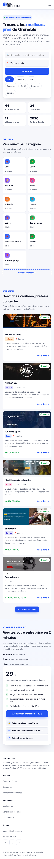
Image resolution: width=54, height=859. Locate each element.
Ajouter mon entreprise (12, 793)
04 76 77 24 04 (13, 501)
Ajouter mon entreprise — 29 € (27, 714)
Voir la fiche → (43, 356)
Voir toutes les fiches (27, 609)
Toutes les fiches (10, 781)
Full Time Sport (12, 431)
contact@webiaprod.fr (12, 831)
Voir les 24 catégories (27, 273)
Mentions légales (10, 806)
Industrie (35, 86)
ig (12, 842)
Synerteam (10, 528)
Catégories (7, 787)
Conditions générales (12, 812)
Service (20, 79)
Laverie (10, 93)
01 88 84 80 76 (13, 453)
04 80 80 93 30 (10, 837)
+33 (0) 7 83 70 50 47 (16, 598)
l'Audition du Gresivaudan (18, 480)
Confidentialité (9, 817)
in (19, 842)
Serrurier (11, 86)
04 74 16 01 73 (12, 550)
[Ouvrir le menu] (50, 5)
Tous (9, 79)
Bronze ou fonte (13, 334)
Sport (31, 79)
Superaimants (12, 577)
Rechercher (27, 71)
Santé (23, 86)
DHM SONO (11, 383)
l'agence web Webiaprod (27, 855)
